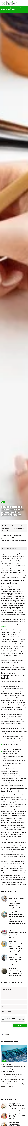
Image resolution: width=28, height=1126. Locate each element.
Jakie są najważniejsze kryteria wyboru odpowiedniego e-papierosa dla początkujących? (16, 903)
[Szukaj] (3, 1034)
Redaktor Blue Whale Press (12, 535)
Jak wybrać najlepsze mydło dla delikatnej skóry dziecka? (11, 9)
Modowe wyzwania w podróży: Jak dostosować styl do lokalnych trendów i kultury (17, 1116)
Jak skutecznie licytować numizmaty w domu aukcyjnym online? (17, 973)
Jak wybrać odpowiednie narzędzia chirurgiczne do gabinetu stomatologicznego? (13, 1069)
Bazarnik (4, 626)
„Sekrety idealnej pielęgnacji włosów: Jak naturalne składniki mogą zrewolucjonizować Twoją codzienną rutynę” (17, 1107)
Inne (3, 502)
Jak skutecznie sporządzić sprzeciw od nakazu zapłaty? (17, 935)
